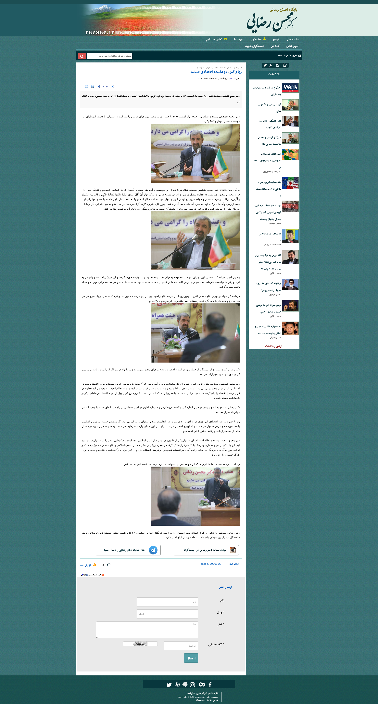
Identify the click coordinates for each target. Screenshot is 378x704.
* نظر (220, 624)
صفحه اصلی (292, 39)
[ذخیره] (92, 86)
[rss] (270, 65)
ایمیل (220, 612)
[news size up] (112, 86)
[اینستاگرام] (277, 65)
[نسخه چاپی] (82, 86)
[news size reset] (105, 86)
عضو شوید (255, 39)
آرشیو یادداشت (273, 346)
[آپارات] (285, 65)
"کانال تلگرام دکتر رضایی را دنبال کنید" (125, 550)
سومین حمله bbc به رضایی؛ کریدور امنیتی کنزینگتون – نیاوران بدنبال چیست (267, 212)
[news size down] (98, 86)
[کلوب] (201, 684)
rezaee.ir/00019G (210, 563)
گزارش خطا (86, 565)
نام (222, 600)
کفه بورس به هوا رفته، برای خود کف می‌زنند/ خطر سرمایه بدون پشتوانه (268, 262)
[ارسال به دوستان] (86, 86)
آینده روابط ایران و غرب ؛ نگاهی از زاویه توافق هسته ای (268, 189)
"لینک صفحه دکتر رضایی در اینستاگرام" (205, 550)
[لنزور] (184, 685)
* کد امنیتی (216, 644)
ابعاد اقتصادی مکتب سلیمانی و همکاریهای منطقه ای (267, 161)
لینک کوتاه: (233, 564)
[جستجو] (82, 56)
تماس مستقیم (214, 39)
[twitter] (265, 65)
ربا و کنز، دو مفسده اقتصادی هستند (216, 72)
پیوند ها (238, 39)
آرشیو (275, 39)
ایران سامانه (201, 700)
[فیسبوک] (210, 685)
